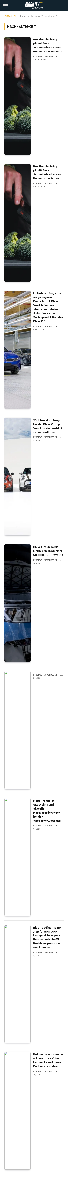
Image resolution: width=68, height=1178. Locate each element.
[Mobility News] (34, 5)
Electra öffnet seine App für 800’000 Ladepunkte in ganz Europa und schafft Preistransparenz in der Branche (47, 937)
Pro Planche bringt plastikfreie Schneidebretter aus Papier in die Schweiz (47, 45)
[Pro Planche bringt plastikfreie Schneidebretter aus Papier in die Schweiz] (17, 96)
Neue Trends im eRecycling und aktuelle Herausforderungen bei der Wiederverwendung (47, 810)
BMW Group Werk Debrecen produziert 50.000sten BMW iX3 (48, 551)
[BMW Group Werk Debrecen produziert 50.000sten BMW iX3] (17, 603)
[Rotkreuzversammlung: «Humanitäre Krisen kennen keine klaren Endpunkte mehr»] (17, 1111)
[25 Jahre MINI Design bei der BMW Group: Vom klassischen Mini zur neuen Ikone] (17, 476)
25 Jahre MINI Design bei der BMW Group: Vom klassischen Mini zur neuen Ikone (47, 426)
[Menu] (5, 6)
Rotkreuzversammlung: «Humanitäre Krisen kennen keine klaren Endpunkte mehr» (49, 1060)
